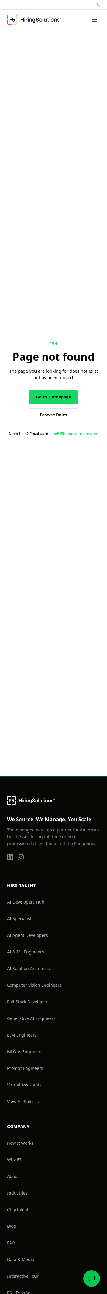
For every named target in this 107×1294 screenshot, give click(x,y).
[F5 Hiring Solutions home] (34, 19)
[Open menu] (94, 19)
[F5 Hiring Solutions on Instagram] (21, 860)
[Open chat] (91, 1278)
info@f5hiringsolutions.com (73, 433)
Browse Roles (53, 414)
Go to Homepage (53, 397)
